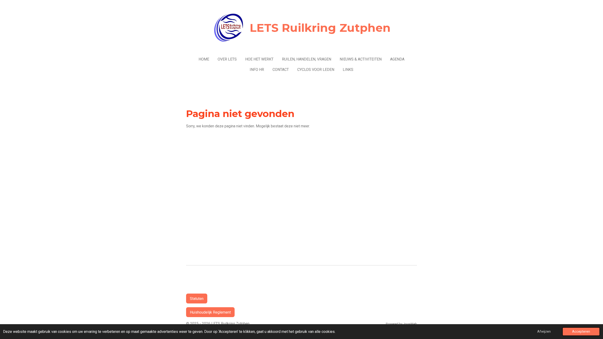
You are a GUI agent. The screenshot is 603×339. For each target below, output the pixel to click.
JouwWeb (410, 324)
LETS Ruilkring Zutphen (320, 28)
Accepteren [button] (581, 332)
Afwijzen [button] (544, 332)
